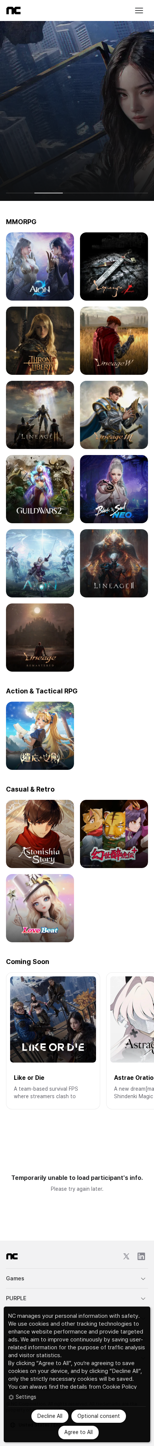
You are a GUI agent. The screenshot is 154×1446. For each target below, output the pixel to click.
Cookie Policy (119, 1386)
